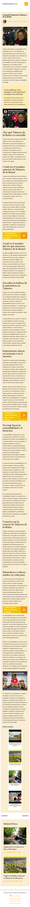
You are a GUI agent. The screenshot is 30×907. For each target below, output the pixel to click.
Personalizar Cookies (15, 899)
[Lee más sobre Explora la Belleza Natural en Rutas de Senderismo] (15, 864)
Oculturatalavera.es (10, 4)
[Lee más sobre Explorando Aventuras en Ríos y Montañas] (15, 835)
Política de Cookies (15, 901)
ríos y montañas (8, 852)
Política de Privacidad (15, 903)
